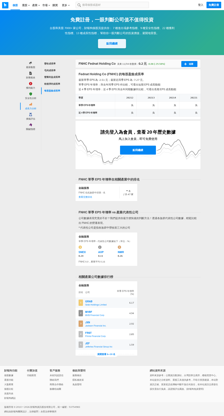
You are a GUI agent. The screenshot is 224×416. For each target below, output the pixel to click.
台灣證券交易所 (192, 375)
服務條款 (77, 375)
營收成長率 (50, 63)
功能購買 (31, 375)
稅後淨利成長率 (52, 84)
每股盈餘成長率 (52, 90)
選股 (24, 5)
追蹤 (191, 64)
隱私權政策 (78, 380)
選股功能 (8, 380)
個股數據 (8, 375)
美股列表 (8, 393)
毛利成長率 (50, 70)
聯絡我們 (54, 380)
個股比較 (8, 389)
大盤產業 (8, 384)
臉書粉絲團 (55, 389)
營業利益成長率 (52, 77)
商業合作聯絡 (56, 384)
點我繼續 (112, 43)
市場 (45, 5)
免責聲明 (77, 384)
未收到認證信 (56, 375)
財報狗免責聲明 (195, 389)
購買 (55, 5)
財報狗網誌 (10, 398)
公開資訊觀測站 (174, 375)
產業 (34, 5)
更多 (64, 5)
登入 (200, 4)
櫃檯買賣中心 (209, 375)
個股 (15, 5)
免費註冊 (214, 4)
